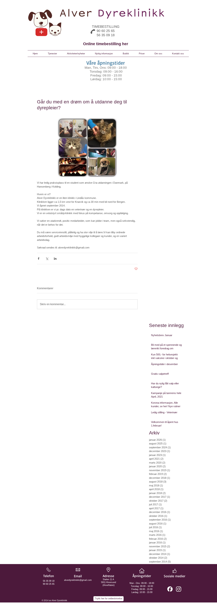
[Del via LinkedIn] (55, 258)
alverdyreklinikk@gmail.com (78, 580)
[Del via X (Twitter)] (46, 258)
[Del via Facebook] (38, 258)
